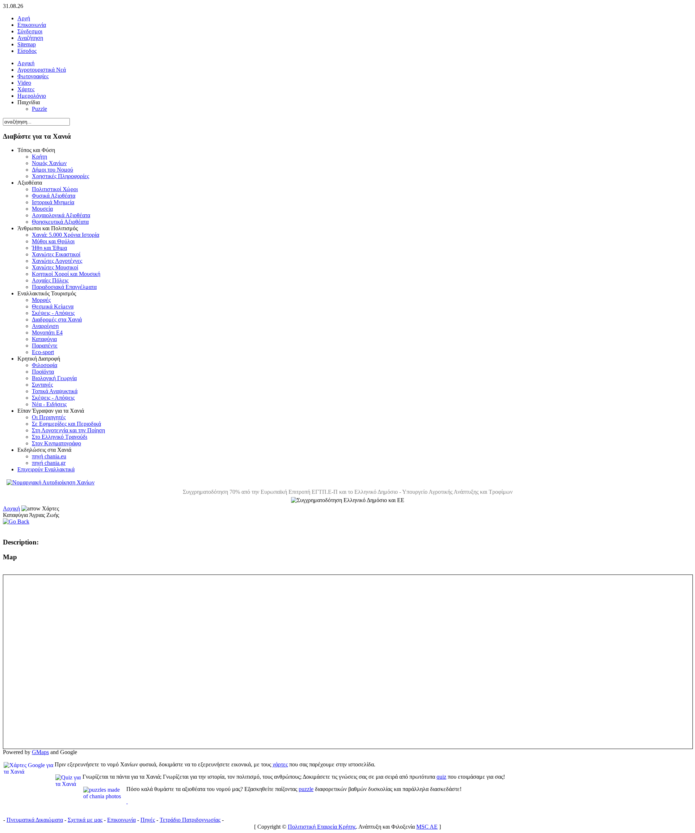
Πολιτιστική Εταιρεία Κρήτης (322, 827)
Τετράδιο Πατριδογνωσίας (190, 820)
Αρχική (11, 508)
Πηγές (147, 820)
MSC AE (427, 827)
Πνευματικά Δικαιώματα (35, 820)
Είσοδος (27, 51)
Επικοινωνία (31, 25)
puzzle (306, 789)
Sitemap (26, 44)
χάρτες (280, 764)
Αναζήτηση (30, 38)
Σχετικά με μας (85, 820)
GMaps (40, 752)
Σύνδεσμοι (29, 31)
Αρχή (23, 18)
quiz (441, 777)
